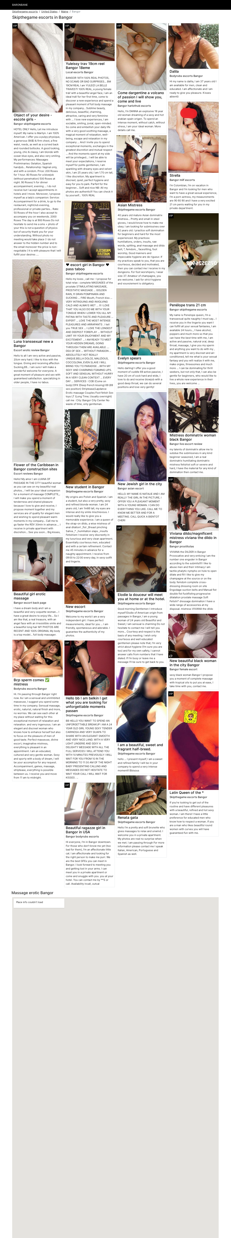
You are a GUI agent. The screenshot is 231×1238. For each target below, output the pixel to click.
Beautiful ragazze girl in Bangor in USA (85, 830)
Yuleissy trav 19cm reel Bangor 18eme (85, 66)
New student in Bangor (85, 487)
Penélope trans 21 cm (188, 305)
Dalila (174, 71)
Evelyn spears (129, 358)
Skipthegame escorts (25, 11)
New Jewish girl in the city (140, 484)
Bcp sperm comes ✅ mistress (31, 682)
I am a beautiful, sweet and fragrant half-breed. (140, 747)
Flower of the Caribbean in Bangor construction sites (36, 467)
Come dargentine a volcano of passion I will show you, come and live (141, 97)
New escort (75, 607)
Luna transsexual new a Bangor (33, 343)
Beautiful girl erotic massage (30, 596)
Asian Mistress (130, 205)
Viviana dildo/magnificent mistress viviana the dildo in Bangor (193, 537)
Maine (64, 11)
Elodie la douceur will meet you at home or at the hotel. (141, 597)
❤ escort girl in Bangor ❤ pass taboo (87, 267)
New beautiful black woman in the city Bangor (193, 663)
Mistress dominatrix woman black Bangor (193, 437)
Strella (175, 175)
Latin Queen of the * (187, 792)
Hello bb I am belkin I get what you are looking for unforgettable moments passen (86, 704)
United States (49, 11)
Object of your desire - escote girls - (33, 117)
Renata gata (128, 817)
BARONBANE (20, 4)
